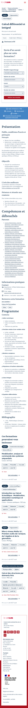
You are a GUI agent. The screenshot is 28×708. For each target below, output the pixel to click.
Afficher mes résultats (14, 97)
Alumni (5, 646)
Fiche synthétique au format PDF (11, 188)
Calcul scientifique (15, 486)
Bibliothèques (7, 665)
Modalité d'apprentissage (11, 70)
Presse (5, 654)
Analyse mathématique (9, 489)
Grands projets (7, 650)
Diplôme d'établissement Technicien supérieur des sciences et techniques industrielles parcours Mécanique (15, 271)
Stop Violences (7, 669)
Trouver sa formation (13, 8)
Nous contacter (7, 658)
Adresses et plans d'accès (10, 660)
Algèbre (20, 9)
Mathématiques (12, 9)
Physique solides (7, 569)
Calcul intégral (7, 18)
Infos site (5, 688)
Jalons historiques (8, 641)
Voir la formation (13, 475)
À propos (5, 653)
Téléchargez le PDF (9, 41)
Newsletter (6, 702)
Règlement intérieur (8, 691)
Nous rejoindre (7, 656)
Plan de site (6, 671)
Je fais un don (7, 648)
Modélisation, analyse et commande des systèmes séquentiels (13, 456)
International (6, 667)
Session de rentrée (9, 90)
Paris (10, 307)
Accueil (4, 8)
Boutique (5, 662)
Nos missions (6, 643)
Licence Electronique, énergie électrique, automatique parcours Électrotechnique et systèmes (14, 262)
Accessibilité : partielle (9, 699)
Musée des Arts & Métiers (10, 663)
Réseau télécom (7, 450)
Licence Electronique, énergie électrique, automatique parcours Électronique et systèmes (14, 224)
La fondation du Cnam (9, 644)
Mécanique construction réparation (13, 566)
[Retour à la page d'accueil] (5, 2)
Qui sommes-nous (8, 639)
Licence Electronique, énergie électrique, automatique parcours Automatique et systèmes (14, 230)
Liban (4, 307)
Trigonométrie (14, 15)
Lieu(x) (6, 83)
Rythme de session (9, 76)
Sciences (4, 9)
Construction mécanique (16, 446)
